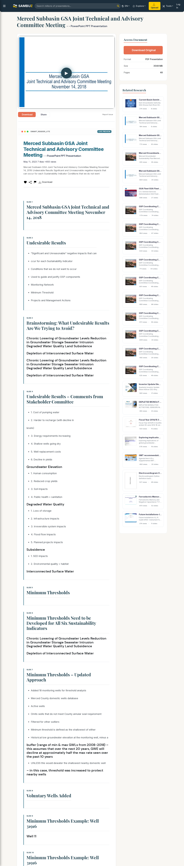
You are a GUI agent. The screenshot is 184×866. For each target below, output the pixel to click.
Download (27, 114)
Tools (168, 6)
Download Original (144, 50)
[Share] (30, 182)
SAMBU (25, 6)
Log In (178, 6)
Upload (154, 7)
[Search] (118, 6)
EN (126, 6)
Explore (140, 6)
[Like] (25, 182)
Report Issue (108, 114)
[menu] (4, 6)
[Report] (35, 182)
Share (44, 114)
